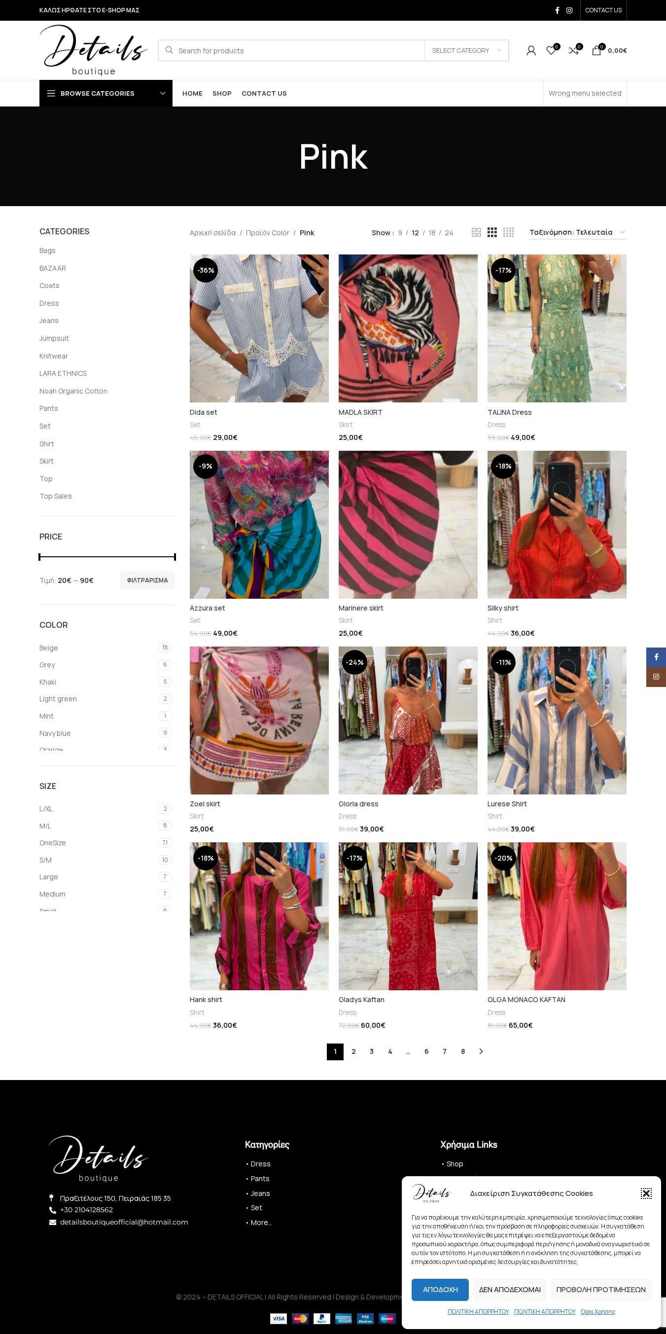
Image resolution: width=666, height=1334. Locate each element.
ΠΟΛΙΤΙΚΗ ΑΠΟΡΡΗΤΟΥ (478, 1311)
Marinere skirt (361, 608)
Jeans (49, 320)
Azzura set (207, 608)
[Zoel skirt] (259, 720)
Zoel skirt (205, 803)
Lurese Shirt (507, 803)
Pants (48, 408)
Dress (49, 303)
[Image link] (98, 1157)
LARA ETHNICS (63, 373)
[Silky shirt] (557, 525)
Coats (49, 285)
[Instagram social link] (569, 10)
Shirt (46, 443)
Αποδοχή (440, 1289)
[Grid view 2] (476, 232)
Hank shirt (206, 999)
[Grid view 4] (508, 232)
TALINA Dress (510, 412)
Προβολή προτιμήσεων (601, 1289)
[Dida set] (259, 328)
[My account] (531, 50)
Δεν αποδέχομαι (510, 1289)
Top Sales (55, 496)
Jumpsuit (54, 338)
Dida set (203, 412)
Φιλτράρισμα (147, 580)
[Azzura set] (259, 525)
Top (46, 478)
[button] (646, 1193)
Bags (47, 250)
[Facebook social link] (557, 10)
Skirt (46, 461)
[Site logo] (93, 49)
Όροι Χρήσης (598, 1311)
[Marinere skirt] (408, 525)
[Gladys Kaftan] (408, 916)
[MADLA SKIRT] (408, 328)
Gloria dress (359, 803)
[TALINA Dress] (557, 328)
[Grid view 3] (492, 232)
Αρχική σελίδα (213, 232)
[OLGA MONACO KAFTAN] (557, 916)
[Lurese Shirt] (557, 720)
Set (45, 426)
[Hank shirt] (259, 916)
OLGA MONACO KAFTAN (526, 999)
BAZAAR (52, 268)
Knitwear (53, 356)
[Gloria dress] (408, 720)
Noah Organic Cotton (73, 391)
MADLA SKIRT (361, 412)
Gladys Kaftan (362, 999)
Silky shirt (503, 608)
